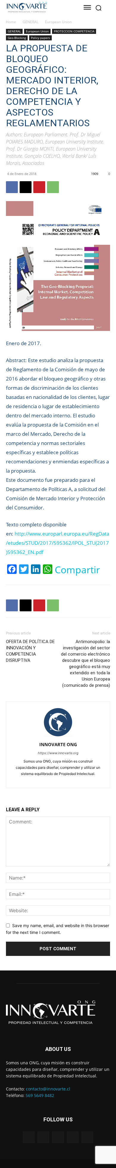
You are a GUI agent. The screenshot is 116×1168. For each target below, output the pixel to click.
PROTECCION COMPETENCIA (74, 31)
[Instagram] (48, 780)
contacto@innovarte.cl (48, 1089)
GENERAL (30, 21)
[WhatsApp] (53, 187)
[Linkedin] (58, 780)
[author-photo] (58, 736)
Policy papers (40, 38)
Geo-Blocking (17, 38)
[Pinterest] (39, 187)
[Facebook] (12, 187)
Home (11, 21)
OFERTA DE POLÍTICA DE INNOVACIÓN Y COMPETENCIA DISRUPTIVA (30, 651)
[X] (26, 187)
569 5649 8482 (40, 1095)
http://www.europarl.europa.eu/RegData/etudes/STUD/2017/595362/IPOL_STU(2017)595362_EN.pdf (57, 542)
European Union (58, 21)
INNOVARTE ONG (58, 744)
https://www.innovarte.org (58, 753)
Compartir (77, 569)
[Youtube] (79, 780)
